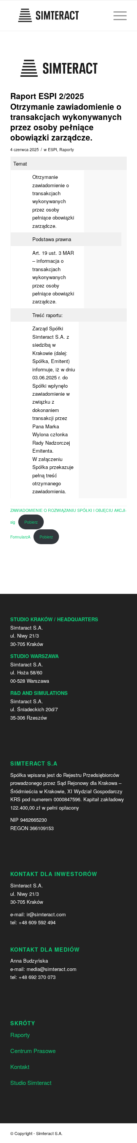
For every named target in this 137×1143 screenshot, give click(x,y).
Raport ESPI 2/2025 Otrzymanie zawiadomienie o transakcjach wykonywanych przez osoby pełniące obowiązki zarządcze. (66, 116)
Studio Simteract (30, 1082)
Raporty (66, 149)
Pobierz (31, 522)
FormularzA (20, 537)
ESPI (52, 149)
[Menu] (116, 15)
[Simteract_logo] (59, 68)
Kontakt (19, 1066)
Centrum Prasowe (33, 1051)
